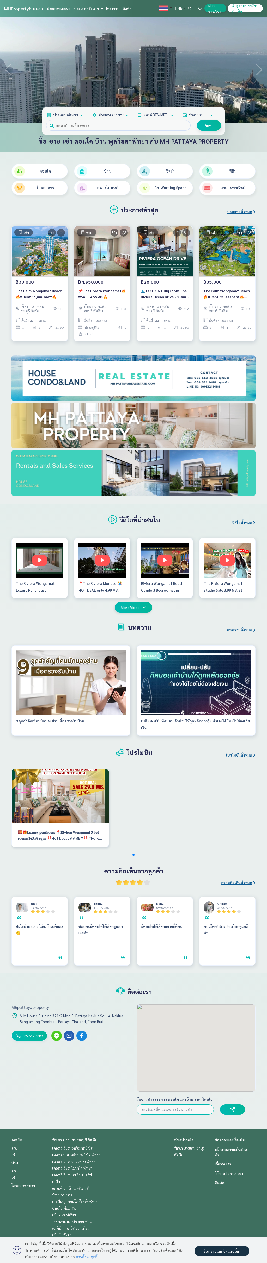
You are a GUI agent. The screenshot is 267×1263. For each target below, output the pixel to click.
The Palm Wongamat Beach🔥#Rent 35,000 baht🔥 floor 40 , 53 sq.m (226, 294)
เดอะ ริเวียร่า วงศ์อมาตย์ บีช (72, 1148)
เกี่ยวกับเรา (223, 1164)
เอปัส (56, 1181)
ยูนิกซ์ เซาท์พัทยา (64, 1214)
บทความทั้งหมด (239, 629)
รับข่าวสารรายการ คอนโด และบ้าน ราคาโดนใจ (175, 1099)
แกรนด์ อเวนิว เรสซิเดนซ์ (70, 1188)
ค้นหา (209, 125)
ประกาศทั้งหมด (239, 211)
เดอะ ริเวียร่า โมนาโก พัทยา (72, 1168)
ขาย (14, 1148)
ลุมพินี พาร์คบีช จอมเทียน (71, 1228)
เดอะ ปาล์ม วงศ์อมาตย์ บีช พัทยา (76, 1154)
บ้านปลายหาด (62, 1194)
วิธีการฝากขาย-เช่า (229, 1173)
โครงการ (112, 8)
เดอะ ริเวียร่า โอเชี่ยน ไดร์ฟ (72, 1174)
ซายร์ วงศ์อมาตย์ (64, 1208)
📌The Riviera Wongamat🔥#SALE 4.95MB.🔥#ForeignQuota (102, 294)
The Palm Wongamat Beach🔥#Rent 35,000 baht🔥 (39, 293)
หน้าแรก (36, 8)
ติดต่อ (127, 8)
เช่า (13, 1154)
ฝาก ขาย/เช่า (214, 8)
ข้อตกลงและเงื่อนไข (230, 1140)
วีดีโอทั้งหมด (242, 522)
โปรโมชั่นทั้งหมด (239, 755)
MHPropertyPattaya (24, 8)
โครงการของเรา (23, 1185)
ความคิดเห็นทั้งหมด (236, 882)
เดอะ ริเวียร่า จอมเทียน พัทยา (73, 1161)
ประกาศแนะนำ (58, 8)
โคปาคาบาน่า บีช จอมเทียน (72, 1221)
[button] (259, 69)
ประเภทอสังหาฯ (87, 8)
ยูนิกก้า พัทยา (62, 1234)
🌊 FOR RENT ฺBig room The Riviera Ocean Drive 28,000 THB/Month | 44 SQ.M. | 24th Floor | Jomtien (164, 294)
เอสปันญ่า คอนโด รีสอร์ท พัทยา (75, 1201)
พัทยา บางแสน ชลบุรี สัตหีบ (75, 1140)
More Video (130, 607)
